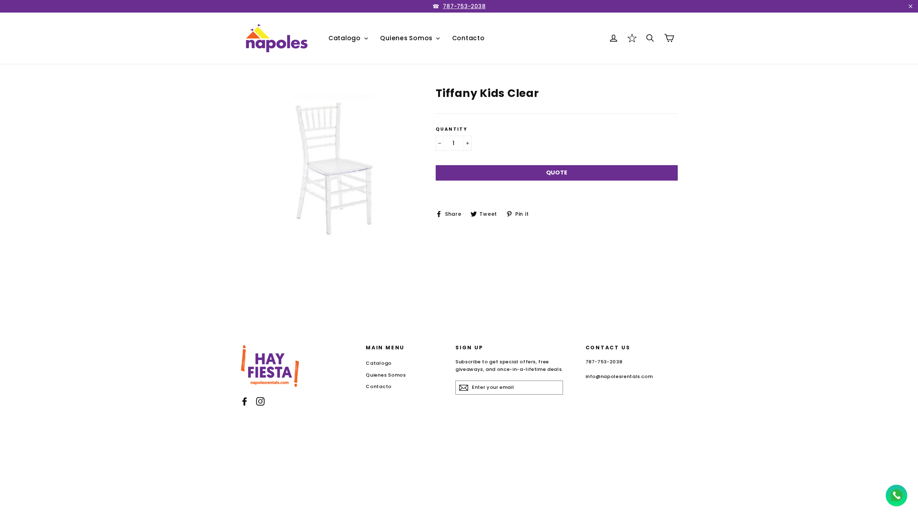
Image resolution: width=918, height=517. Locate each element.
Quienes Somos (407, 38)
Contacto (468, 38)
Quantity (451, 129)
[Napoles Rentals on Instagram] (260, 401)
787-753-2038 (464, 6)
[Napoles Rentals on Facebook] (244, 401)
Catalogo (345, 38)
